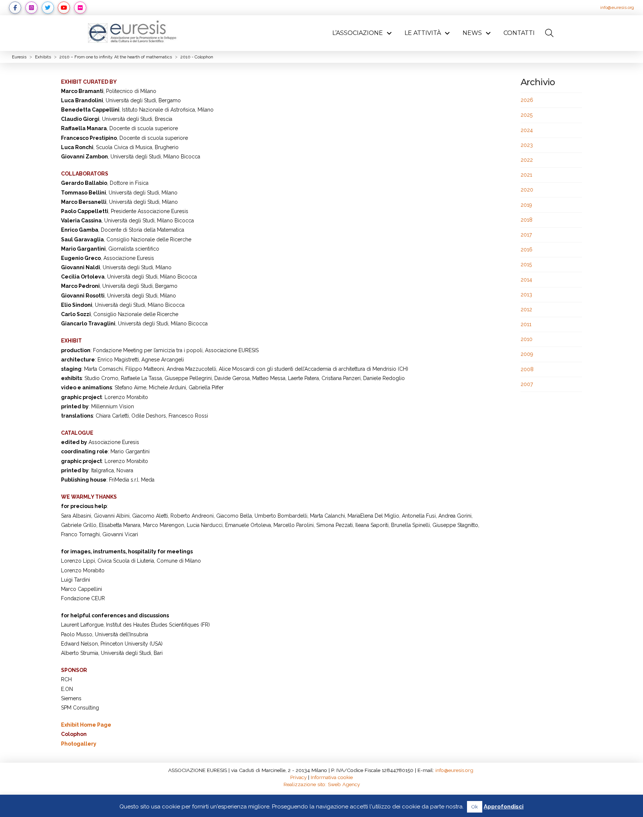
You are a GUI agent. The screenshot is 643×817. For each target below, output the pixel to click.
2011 (526, 324)
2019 (526, 205)
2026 (527, 100)
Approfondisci (504, 806)
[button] (549, 33)
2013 (526, 294)
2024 (527, 130)
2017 (526, 235)
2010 (526, 339)
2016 (526, 250)
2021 (526, 175)
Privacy (298, 777)
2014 (526, 280)
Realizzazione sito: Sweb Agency (322, 784)
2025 (526, 115)
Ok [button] (474, 807)
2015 (526, 264)
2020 (527, 190)
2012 (526, 309)
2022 (527, 160)
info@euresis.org (617, 7)
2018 (526, 220)
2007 (527, 384)
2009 (527, 354)
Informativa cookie (332, 777)
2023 (527, 145)
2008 (527, 369)
